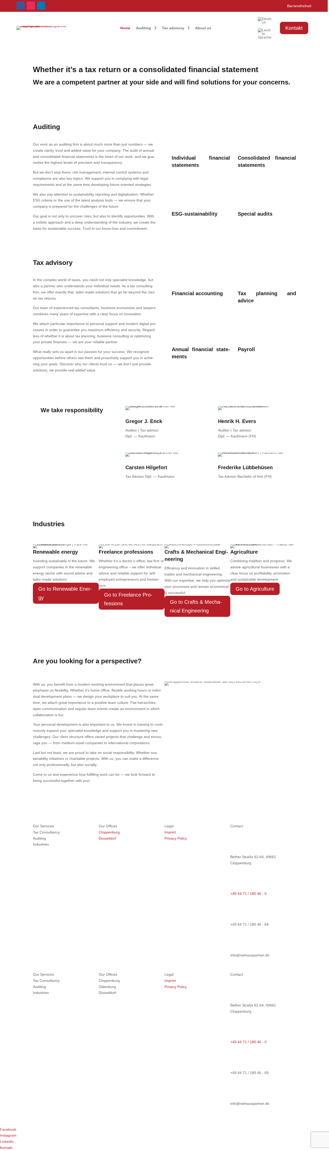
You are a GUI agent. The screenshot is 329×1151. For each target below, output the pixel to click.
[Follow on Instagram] (31, 6)
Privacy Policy (175, 838)
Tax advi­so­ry (173, 28)
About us (203, 28)
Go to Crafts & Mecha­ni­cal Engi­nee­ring (196, 606)
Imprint (170, 832)
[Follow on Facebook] (20, 6)
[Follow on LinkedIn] (41, 6)
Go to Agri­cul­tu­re (255, 589)
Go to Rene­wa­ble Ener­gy (65, 593)
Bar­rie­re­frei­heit (299, 6)
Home (125, 28)
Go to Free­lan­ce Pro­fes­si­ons (128, 599)
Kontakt (294, 28)
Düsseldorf (107, 838)
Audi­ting (143, 28)
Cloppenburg (109, 832)
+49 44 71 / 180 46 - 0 (248, 893)
